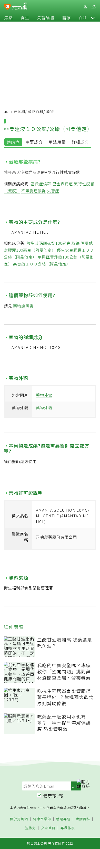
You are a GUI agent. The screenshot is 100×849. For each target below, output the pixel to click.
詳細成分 (80, 142)
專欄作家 (68, 828)
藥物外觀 (44, 407)
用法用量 (57, 142)
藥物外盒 (44, 395)
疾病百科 (83, 819)
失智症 (53, 190)
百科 (82, 17)
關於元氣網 (19, 819)
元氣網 (19, 111)
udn (7, 111)
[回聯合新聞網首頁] (7, 7)
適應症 (13, 142)
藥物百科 (35, 111)
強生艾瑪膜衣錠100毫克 (49, 243)
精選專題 (63, 819)
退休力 (30, 828)
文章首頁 (48, 828)
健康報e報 (53, 795)
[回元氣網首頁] (19, 7)
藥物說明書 (23, 306)
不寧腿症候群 (33, 190)
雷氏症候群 (41, 183)
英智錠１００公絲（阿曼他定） (42, 263)
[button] (93, 17)
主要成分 (34, 142)
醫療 (66, 17)
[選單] (93, 7)
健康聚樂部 (42, 819)
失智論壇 (45, 17)
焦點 (8, 17)
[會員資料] (85, 7)
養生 (25, 17)
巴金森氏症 (62, 183)
